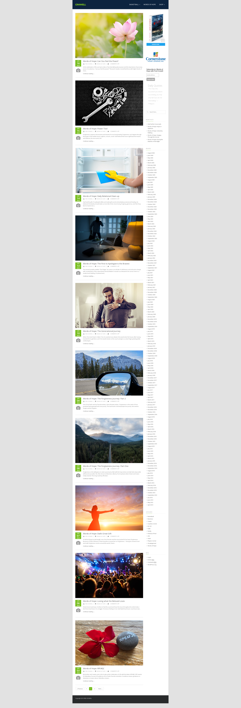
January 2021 (151, 287)
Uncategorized (152, 543)
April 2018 (150, 368)
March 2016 (151, 429)
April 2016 (150, 427)
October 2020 (151, 295)
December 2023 (152, 207)
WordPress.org (152, 564)
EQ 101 (150, 526)
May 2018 (150, 365)
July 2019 (150, 331)
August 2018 (151, 358)
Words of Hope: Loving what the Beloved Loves (104, 601)
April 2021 (150, 280)
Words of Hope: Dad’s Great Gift (97, 533)
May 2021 (150, 277)
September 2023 (152, 214)
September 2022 (152, 238)
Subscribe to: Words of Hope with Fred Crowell (154, 70)
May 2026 (150, 158)
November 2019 (152, 321)
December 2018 (152, 348)
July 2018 (150, 361)
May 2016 (150, 424)
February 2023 (152, 226)
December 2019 (152, 319)
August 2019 (151, 329)
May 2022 (150, 248)
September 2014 (152, 468)
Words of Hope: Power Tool (95, 128)
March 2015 (151, 458)
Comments (152, 562)
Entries (151, 560)
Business (150, 519)
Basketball (151, 516)
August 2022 (151, 241)
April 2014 (150, 480)
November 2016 (152, 409)
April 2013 (150, 505)
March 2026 (151, 163)
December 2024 (152, 199)
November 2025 (152, 172)
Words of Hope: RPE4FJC (93, 668)
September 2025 (152, 177)
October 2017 (151, 383)
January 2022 (151, 258)
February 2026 (152, 165)
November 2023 (152, 209)
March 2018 (151, 370)
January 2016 (151, 434)
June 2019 (150, 334)
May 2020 (150, 307)
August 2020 (151, 299)
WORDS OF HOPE (150, 4)
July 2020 (150, 302)
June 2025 (150, 185)
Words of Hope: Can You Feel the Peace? (100, 61)
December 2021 (152, 260)
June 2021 (150, 275)
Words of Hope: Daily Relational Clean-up (101, 196)
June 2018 (150, 363)
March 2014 (151, 483)
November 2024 (152, 202)
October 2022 (151, 236)
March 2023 (151, 224)
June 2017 (150, 392)
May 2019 (150, 336)
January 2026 (151, 167)
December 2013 (152, 488)
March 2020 (151, 312)
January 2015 (151, 461)
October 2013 (151, 492)
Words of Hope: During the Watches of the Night (155, 140)
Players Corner (152, 541)
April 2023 (150, 221)
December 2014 (152, 463)
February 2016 (152, 431)
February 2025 (152, 194)
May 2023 (150, 219)
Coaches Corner (152, 524)
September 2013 (152, 495)
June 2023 (150, 216)
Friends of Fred (152, 533)
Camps (150, 521)
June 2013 (150, 500)
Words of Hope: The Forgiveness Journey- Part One (105, 466)
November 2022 (152, 233)
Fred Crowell (89, 64)
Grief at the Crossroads (154, 124)
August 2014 (151, 470)
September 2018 (152, 356)
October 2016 (151, 412)
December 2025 (152, 170)
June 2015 (150, 451)
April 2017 (150, 397)
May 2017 (150, 395)
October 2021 (151, 265)
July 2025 (150, 182)
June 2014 (150, 475)
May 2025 (150, 187)
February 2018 (152, 373)
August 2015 (151, 446)
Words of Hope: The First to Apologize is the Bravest (106, 263)
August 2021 (151, 270)
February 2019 (152, 343)
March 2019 (151, 341)
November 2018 (152, 351)
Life (149, 536)
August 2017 (151, 387)
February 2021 (152, 285)
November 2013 (152, 490)
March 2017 (151, 400)
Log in (149, 557)
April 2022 (150, 251)
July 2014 (150, 473)
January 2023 (151, 229)
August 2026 (151, 153)
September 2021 (152, 268)
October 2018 (151, 353)
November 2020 (152, 292)
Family (149, 531)
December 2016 (152, 407)
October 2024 (151, 204)
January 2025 (151, 197)
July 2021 (150, 273)
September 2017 (152, 385)
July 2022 (150, 243)
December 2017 (152, 378)
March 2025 (151, 192)
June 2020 (150, 304)
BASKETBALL (134, 4)
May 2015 (150, 453)
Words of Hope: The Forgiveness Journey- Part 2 (104, 398)
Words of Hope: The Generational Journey (101, 331)
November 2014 (152, 466)
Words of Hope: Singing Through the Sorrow (154, 136)
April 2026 (150, 160)
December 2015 (152, 436)
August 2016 (151, 417)
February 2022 (152, 255)
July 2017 (150, 390)
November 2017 (152, 380)
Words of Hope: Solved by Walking (155, 132)
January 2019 (151, 346)
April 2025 (150, 189)
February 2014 (152, 485)
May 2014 (150, 478)
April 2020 (150, 309)
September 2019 (152, 326)
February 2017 (152, 402)
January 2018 (151, 375)
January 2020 (151, 317)
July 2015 (150, 449)
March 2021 (151, 282)
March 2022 (151, 253)
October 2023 (151, 211)
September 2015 (152, 444)
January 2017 (151, 405)
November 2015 (152, 439)
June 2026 (150, 155)
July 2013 (150, 497)
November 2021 (152, 263)
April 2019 (150, 339)
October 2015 (151, 441)
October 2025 (151, 175)
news (149, 538)
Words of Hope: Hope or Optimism (155, 127)
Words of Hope (101, 64)
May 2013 (150, 502)
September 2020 (152, 297)
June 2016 (150, 422)
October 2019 (151, 324)
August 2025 (151, 180)
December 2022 (152, 231)
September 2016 (152, 414)
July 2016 (150, 419)
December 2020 (152, 290)
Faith (149, 528)
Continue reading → (88, 73)
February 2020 (152, 314)
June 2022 (150, 246)
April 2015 (150, 456)
